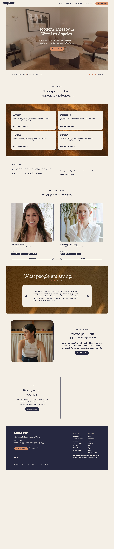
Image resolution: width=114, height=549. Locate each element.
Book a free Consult (32, 409)
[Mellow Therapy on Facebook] (15, 457)
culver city (14, 74)
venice (29, 74)
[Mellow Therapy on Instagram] (18, 457)
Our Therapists (91, 438)
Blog (89, 448)
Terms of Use (40, 464)
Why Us (60, 3)
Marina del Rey (29, 443)
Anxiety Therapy (77, 436)
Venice (36, 443)
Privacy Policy (31, 464)
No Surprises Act (49, 464)
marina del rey (37, 74)
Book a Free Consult (57, 49)
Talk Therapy (76, 445)
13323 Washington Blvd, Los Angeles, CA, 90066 (31, 442)
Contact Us (33, 448)
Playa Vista (41, 443)
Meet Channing (82, 258)
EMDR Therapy (77, 448)
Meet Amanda (32, 258)
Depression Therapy (78, 438)
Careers (89, 450)
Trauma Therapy (77, 441)
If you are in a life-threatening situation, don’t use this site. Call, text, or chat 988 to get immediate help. (86, 456)
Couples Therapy (77, 450)
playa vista (22, 74)
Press (89, 445)
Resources (90, 443)
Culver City (21, 443)
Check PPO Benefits (82, 352)
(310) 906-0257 (21, 440)
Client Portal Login (92, 452)
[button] (68, 3)
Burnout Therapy (77, 443)
